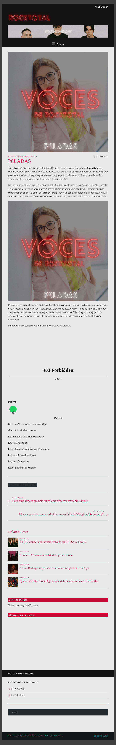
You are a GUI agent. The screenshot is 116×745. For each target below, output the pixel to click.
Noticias (13, 156)
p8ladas (32, 484)
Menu (60, 44)
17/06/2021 (102, 156)
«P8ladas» (55, 168)
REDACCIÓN (18, 689)
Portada (24, 156)
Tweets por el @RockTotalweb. (23, 605)
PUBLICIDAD (18, 695)
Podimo (12, 401)
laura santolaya (17, 484)
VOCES (34, 156)
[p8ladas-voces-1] (58, 102)
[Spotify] (14, 413)
